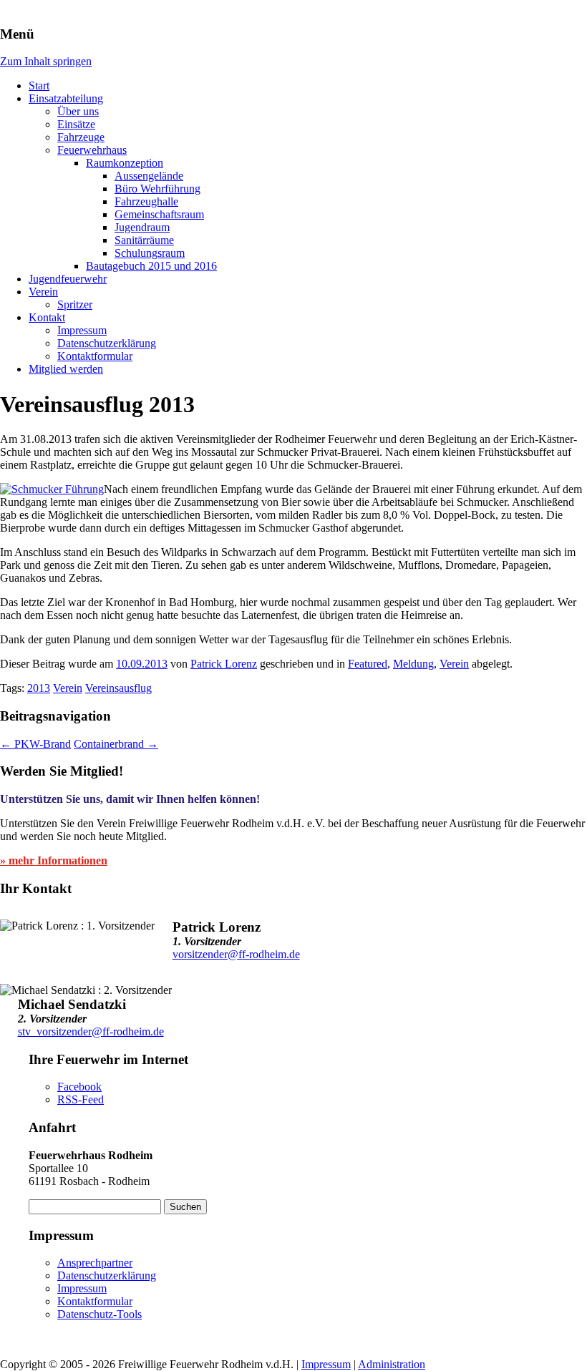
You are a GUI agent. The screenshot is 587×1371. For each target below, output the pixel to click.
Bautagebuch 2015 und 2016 (151, 266)
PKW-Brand (35, 744)
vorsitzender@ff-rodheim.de (236, 954)
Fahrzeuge (81, 137)
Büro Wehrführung (157, 188)
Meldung (413, 664)
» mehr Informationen (53, 860)
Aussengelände (149, 176)
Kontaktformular (94, 356)
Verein (43, 292)
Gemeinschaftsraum (159, 214)
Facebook (79, 1086)
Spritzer (74, 304)
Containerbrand (116, 744)
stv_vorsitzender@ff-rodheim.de (91, 1031)
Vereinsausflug (118, 688)
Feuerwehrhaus (92, 150)
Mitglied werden (66, 369)
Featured (367, 664)
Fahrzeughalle (146, 201)
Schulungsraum (150, 253)
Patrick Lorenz (223, 664)
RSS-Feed (80, 1099)
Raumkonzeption (124, 163)
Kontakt (47, 317)
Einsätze (76, 124)
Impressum (82, 330)
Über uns (78, 111)
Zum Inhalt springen (46, 61)
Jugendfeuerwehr (68, 279)
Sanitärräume (144, 240)
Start (39, 85)
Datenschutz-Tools (99, 1314)
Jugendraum (142, 227)
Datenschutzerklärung (106, 343)
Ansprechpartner (94, 1263)
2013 (38, 688)
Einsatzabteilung (66, 98)
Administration (391, 1364)
